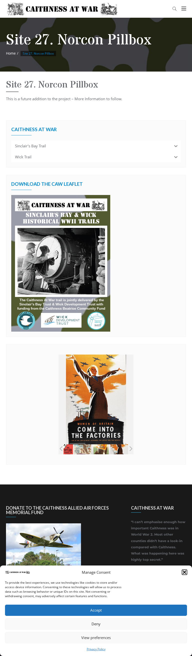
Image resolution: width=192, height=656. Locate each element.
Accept (96, 610)
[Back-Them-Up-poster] (83, 449)
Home (11, 53)
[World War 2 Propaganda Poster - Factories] (119, 449)
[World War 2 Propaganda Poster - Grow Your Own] (101, 449)
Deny (96, 623)
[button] (184, 572)
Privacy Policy (96, 649)
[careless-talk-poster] (64, 449)
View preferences (96, 637)
